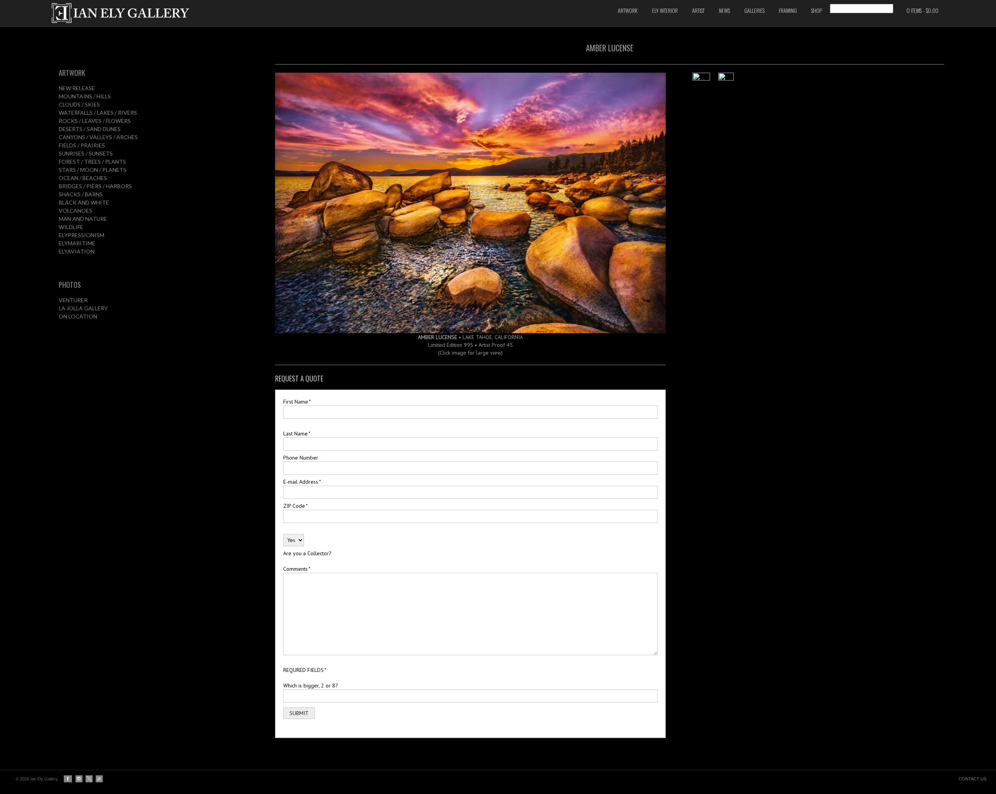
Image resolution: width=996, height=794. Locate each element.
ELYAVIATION (77, 251)
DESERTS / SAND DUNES (90, 129)
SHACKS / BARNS (81, 194)
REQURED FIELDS (304, 669)
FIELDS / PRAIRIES (82, 145)
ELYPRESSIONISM (81, 235)
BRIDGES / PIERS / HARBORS (95, 186)
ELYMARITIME (77, 243)
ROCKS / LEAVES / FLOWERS (95, 120)
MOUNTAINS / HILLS (85, 96)
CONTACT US (972, 779)
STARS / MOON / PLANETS (92, 169)
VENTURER (73, 300)
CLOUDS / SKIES (79, 104)
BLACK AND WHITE (84, 202)
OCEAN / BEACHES (83, 178)
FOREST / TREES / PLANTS (92, 161)
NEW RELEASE (77, 88)
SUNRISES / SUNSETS (86, 153)
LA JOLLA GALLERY (83, 308)
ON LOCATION (78, 316)
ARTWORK (72, 73)
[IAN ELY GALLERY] (206, 13)
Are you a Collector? (307, 553)
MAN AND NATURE (83, 218)
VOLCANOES (75, 210)
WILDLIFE (71, 227)
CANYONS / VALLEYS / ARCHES (98, 137)
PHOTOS (70, 285)
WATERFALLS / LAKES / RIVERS (98, 112)
